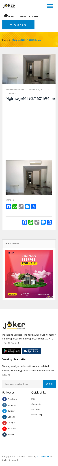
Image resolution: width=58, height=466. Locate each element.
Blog (33, 398)
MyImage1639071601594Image (26, 40)
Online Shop (37, 414)
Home (11, 16)
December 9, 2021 (36, 89)
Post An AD (20, 24)
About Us (35, 409)
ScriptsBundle (43, 456)
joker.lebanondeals (15, 89)
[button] (17, 16)
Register (34, 16)
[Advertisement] (29, 131)
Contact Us (36, 404)
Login (23, 16)
